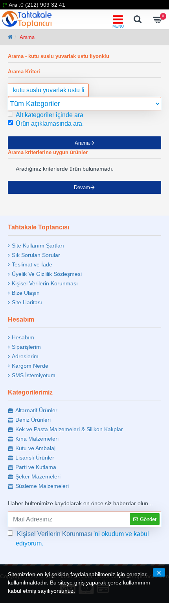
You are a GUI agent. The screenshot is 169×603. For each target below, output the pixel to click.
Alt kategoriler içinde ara (49, 115)
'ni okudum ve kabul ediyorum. (82, 538)
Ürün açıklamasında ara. (50, 123)
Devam (82, 187)
